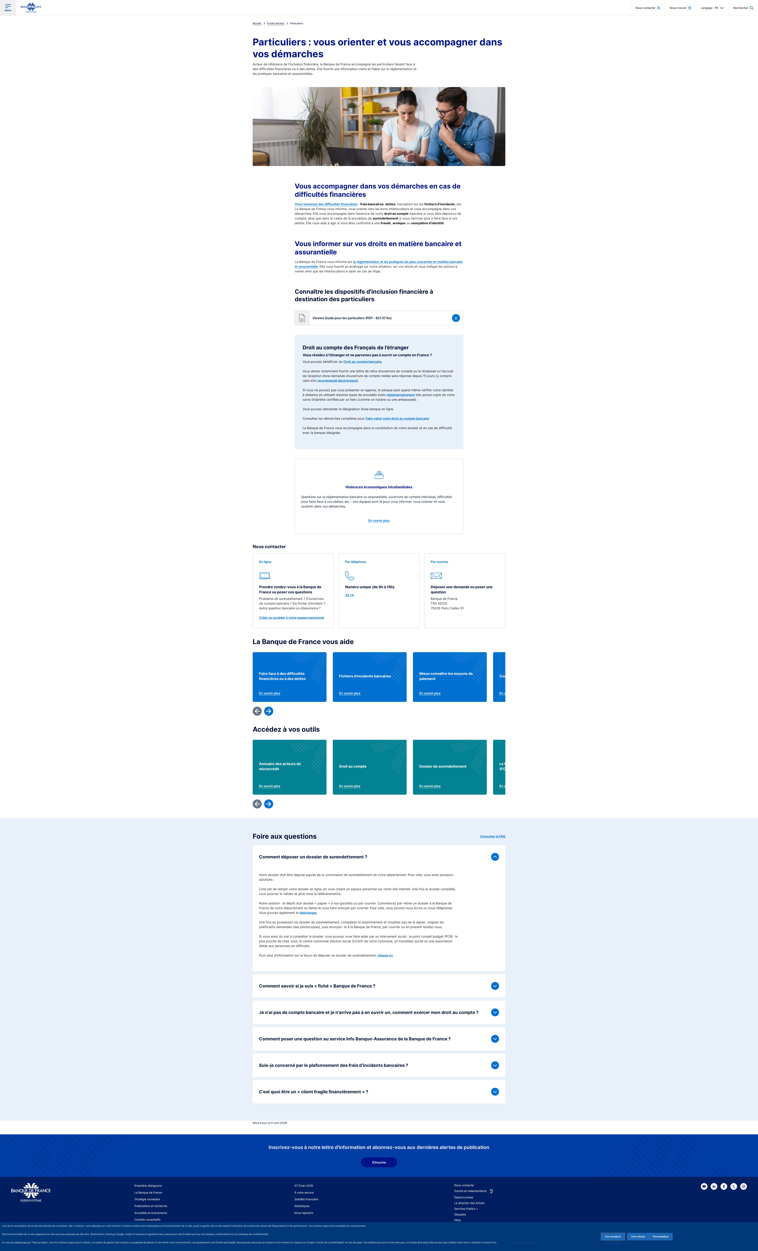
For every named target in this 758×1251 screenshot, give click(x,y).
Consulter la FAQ (492, 836)
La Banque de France (148, 1192)
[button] (743, 8)
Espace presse (463, 1197)
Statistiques (302, 1206)
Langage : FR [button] (709, 7)
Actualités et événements (150, 1212)
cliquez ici (385, 955)
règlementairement (401, 395)
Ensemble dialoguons (148, 1185)
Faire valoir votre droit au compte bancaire (397, 418)
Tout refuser (638, 1236)
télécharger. (308, 913)
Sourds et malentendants (470, 1191)
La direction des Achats (469, 1203)
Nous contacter (464, 1185)
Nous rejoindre (303, 1212)
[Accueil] (50, 1192)
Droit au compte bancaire (362, 362)
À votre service (304, 1192)
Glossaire (460, 1214)
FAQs (457, 1220)
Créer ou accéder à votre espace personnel (291, 618)
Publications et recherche (150, 1206)
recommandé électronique (337, 381)
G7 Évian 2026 (303, 1185)
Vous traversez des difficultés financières (326, 204)
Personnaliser (661, 1236)
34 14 (349, 595)
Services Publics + (466, 1208)
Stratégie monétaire (147, 1199)
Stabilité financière (306, 1199)
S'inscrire (379, 1162)
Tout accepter (613, 1236)
